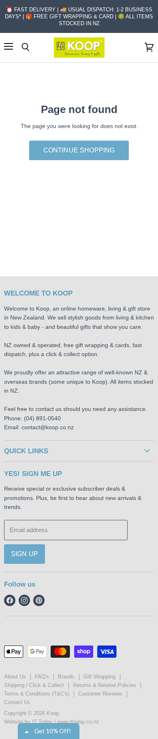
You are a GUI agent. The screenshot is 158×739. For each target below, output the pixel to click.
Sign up (24, 553)
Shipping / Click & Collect (34, 685)
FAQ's (42, 677)
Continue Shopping (79, 150)
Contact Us (17, 702)
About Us (15, 677)
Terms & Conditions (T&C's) (36, 694)
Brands (66, 677)
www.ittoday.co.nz (78, 722)
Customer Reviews (100, 694)
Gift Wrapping (99, 677)
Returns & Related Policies (104, 685)
